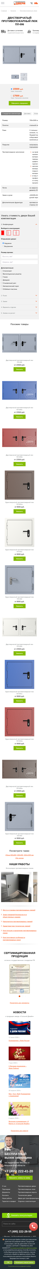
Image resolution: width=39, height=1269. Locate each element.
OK (8, 1262)
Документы (6, 1192)
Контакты (5, 1195)
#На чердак (19, 858)
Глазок (5, 277)
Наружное (7, 243)
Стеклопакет (7, 271)
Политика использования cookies (19, 1266)
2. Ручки (4, 295)
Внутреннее (8, 246)
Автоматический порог (10, 286)
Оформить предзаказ (19, 103)
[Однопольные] (2, 232)
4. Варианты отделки (8, 307)
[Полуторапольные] (8, 232)
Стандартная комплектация (11, 113)
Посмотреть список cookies (24, 1262)
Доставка (27, 113)
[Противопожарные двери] (19, 3)
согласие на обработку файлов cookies (24, 1248)
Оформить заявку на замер (19, 1178)
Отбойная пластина (9, 289)
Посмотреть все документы (19, 1003)
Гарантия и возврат (9, 1201)
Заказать (19, 369)
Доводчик (6, 280)
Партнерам (6, 1189)
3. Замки (4, 301)
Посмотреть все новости (19, 1131)
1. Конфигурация (7, 224)
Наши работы (7, 1198)
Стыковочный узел (9, 283)
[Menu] (2, 3)
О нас (4, 1186)
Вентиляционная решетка (11, 274)
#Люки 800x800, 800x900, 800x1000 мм (20, 855)
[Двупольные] (16, 232)
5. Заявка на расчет (8, 313)
